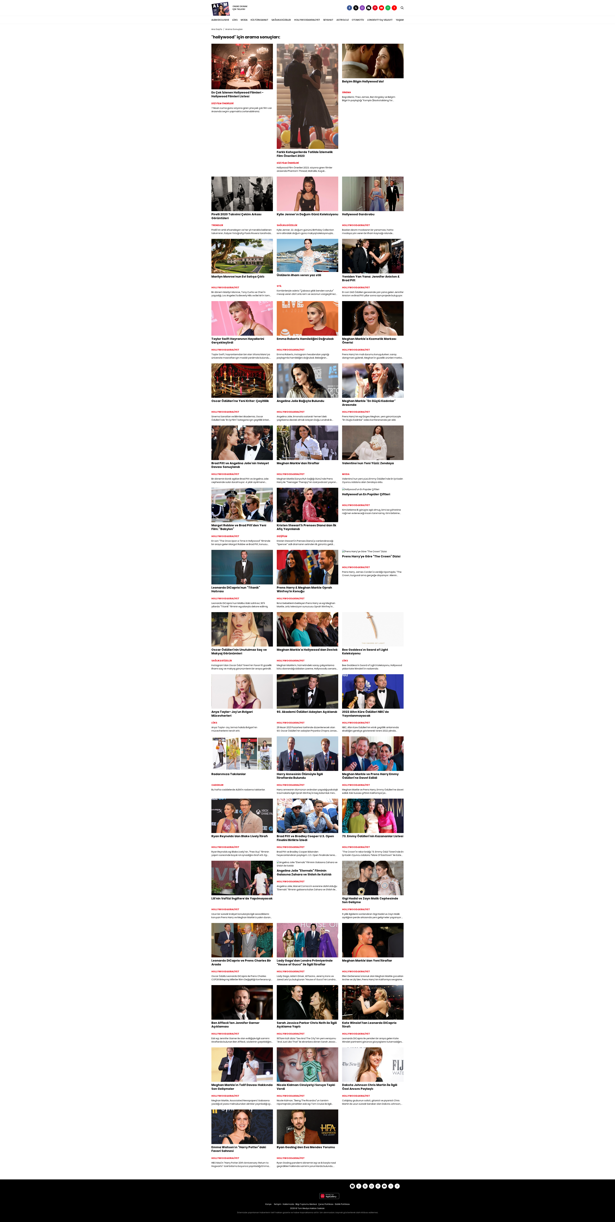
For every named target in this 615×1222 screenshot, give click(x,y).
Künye (268, 1204)
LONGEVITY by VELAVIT (380, 19)
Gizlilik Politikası (342, 1204)
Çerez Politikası (325, 1204)
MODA (244, 19)
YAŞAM (400, 19)
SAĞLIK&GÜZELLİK (281, 19)
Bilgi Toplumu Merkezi (306, 1204)
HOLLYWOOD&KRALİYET (307, 19)
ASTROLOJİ (342, 19)
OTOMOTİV (358, 19)
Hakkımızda (288, 1204)
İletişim (277, 1204)
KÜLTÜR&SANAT (259, 19)
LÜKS (235, 19)
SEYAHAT (328, 19)
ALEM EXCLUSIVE (220, 19)
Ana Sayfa (216, 29)
